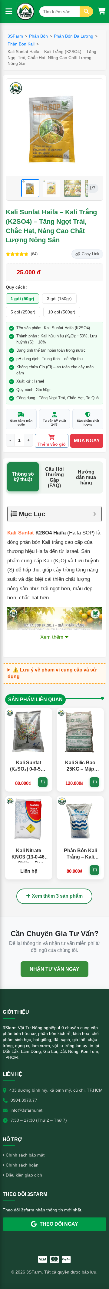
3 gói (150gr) (59, 298)
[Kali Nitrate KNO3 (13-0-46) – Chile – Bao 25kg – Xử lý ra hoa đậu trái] (28, 819)
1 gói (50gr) (22, 298)
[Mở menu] (9, 11)
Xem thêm (51, 637)
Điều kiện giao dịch (24, 1175)
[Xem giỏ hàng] (101, 11)
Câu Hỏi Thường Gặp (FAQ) (54, 477)
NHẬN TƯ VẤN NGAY (54, 969)
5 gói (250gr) (23, 312)
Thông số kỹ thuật (23, 476)
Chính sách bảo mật (25, 1155)
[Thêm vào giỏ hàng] (43, 782)
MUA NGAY (87, 440)
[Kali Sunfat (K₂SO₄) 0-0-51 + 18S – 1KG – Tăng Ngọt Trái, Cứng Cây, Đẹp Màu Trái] (28, 731)
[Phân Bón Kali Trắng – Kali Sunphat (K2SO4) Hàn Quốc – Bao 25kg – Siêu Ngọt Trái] (80, 819)
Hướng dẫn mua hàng (86, 477)
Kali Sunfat (20, 533)
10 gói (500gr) (61, 312)
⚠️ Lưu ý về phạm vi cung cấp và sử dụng (52, 673)
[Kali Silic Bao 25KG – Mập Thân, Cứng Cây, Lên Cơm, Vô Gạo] (80, 731)
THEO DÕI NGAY (59, 1224)
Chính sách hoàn (22, 1165)
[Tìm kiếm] (86, 11)
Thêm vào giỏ (52, 444)
